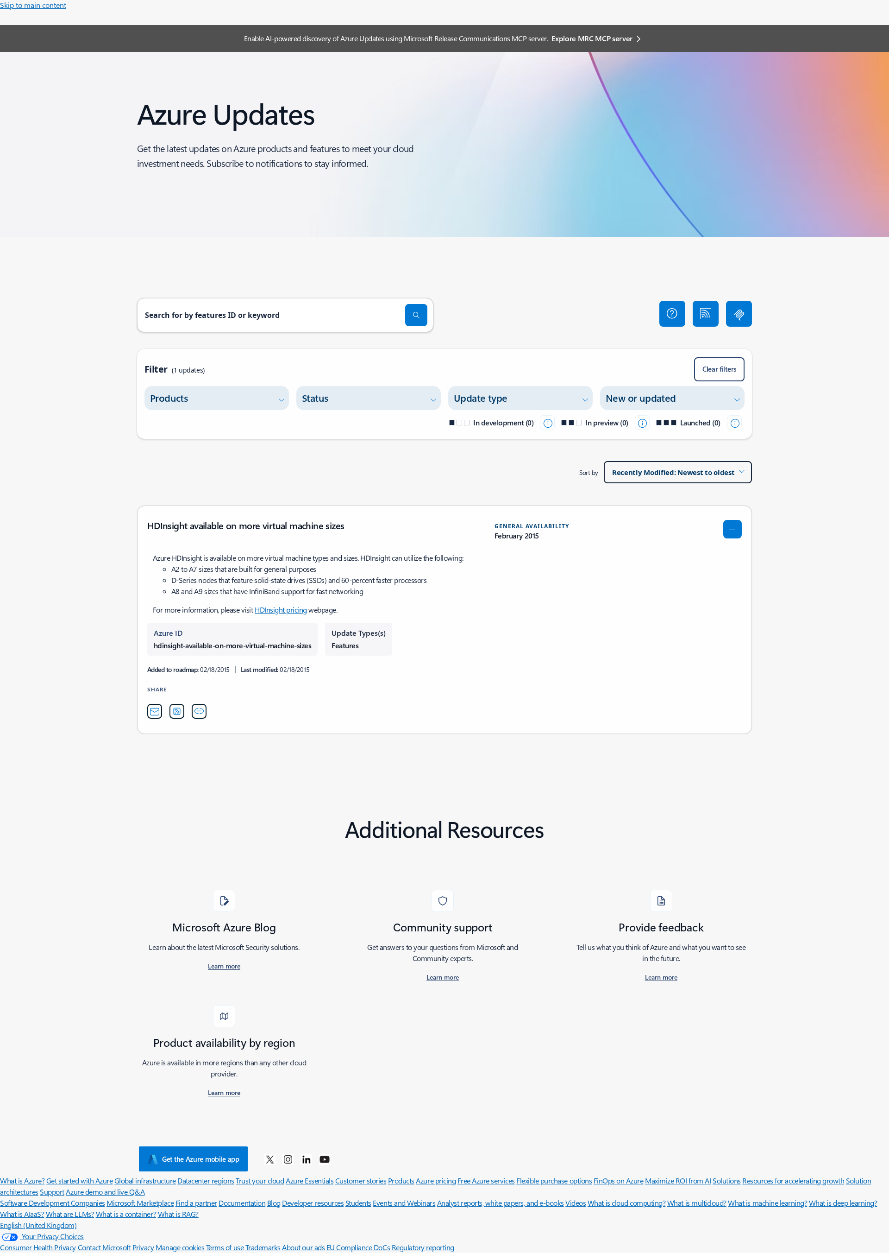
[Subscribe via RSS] (706, 314)
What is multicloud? (696, 1203)
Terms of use (225, 1247)
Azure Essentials (309, 1180)
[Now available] (734, 422)
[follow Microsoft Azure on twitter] (269, 1159)
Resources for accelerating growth (793, 1180)
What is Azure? (22, 1180)
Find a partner (196, 1203)
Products (401, 1180)
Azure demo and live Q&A (105, 1191)
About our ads (303, 1247)
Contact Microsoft (104, 1247)
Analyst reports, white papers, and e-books (500, 1203)
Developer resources (313, 1203)
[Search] (416, 315)
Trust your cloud (260, 1180)
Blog (274, 1203)
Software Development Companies (52, 1203)
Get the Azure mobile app (200, 1159)
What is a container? (126, 1214)
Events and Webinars (404, 1203)
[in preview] (642, 422)
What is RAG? (178, 1214)
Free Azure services (486, 1180)
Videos (575, 1203)
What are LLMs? (70, 1214)
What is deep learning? (843, 1203)
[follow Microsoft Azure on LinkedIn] (306, 1159)
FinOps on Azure (619, 1180)
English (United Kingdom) (38, 1225)
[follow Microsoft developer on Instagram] (288, 1159)
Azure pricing (436, 1180)
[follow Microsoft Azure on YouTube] (324, 1159)
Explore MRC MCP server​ (591, 38)
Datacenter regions (205, 1180)
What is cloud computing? (626, 1203)
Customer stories (360, 1180)
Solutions (727, 1180)
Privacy (143, 1247)
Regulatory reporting (423, 1247)
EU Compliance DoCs (358, 1247)
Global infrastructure (145, 1180)
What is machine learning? (767, 1203)
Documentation (242, 1203)
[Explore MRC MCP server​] (739, 314)
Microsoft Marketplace (140, 1203)
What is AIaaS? (22, 1214)
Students (358, 1203)
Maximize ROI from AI (678, 1180)
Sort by (588, 472)
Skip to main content (33, 5)
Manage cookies (180, 1247)
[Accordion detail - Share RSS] (176, 711)
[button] (672, 314)
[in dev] (547, 422)
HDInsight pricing (281, 609)
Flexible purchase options (554, 1180)
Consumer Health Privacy (38, 1247)
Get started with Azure (79, 1180)
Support (52, 1191)
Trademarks (263, 1247)
